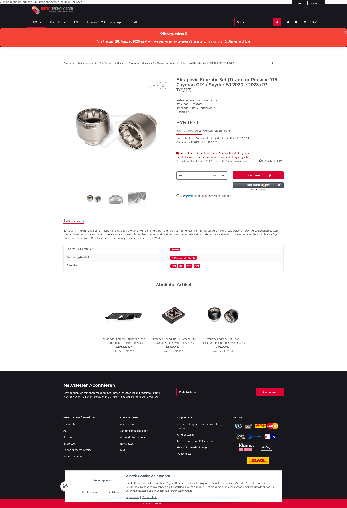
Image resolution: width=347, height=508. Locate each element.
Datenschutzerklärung (126, 393)
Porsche (175, 249)
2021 (181, 266)
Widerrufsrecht (72, 456)
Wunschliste (183, 453)
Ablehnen (114, 492)
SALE (135, 22)
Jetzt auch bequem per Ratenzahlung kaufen (199, 426)
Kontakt (315, 3)
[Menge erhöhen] (223, 175)
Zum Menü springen (69, 2)
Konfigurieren (90, 492)
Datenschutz (149, 497)
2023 (196, 266)
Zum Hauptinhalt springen (16, 2)
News (301, 3)
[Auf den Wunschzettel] (163, 85)
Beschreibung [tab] (73, 220)
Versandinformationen (133, 437)
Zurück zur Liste (71, 63)
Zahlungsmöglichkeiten (134, 430)
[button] (288, 22)
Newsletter (126, 443)
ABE (76, 22)
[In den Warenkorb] (66, 75)
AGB (65, 430)
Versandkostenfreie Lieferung (213, 130)
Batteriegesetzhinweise (77, 450)
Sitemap (68, 437)
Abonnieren (270, 392)
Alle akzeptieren (102, 480)
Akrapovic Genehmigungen (192, 447)
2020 (174, 266)
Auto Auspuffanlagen (202, 108)
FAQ (122, 450)
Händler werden (186, 434)
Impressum (132, 497)
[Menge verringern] (181, 175)
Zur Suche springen (45, 2)
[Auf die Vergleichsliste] (154, 85)
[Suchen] (277, 22)
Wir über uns (128, 424)
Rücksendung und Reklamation (195, 441)
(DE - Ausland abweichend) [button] (234, 160)
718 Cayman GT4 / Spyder (184, 258)
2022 (189, 266)
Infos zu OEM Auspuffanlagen (105, 22)
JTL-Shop (328, 503)
